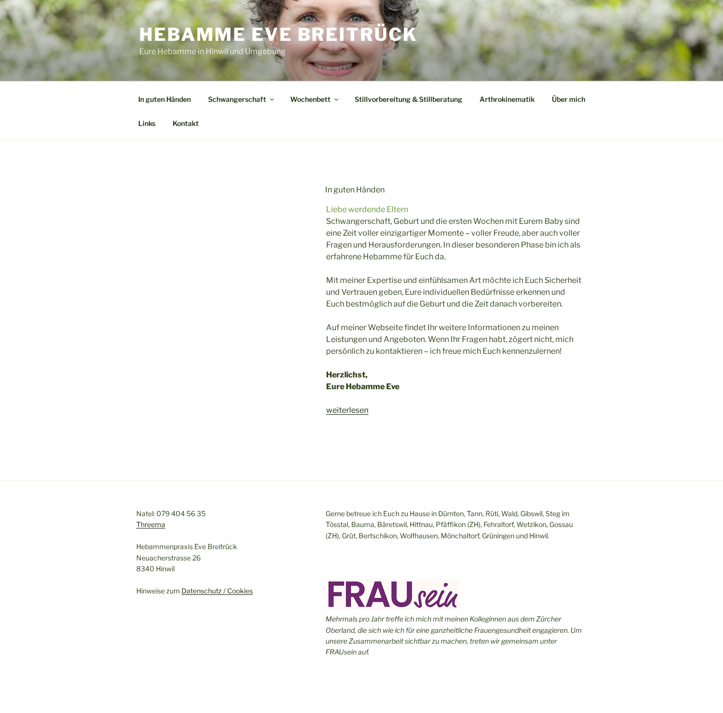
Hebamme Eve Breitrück (278, 34)
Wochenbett (310, 99)
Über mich (568, 99)
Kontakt (186, 123)
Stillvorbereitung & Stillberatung (408, 99)
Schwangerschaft (237, 99)
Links (146, 123)
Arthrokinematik (507, 99)
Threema (150, 524)
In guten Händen (164, 99)
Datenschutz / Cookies (217, 591)
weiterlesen (347, 410)
